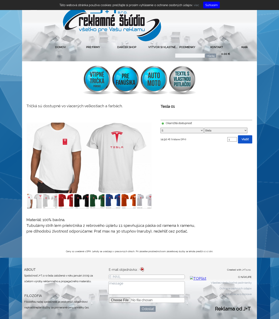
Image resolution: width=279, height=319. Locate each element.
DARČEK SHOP (126, 47)
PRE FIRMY (93, 47)
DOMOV (60, 47)
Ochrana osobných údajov (236, 288)
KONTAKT (216, 47)
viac (196, 5)
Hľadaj (211, 55)
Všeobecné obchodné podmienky (231, 282)
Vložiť (245, 139)
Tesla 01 (168, 106)
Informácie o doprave (239, 294)
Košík (244, 47)
